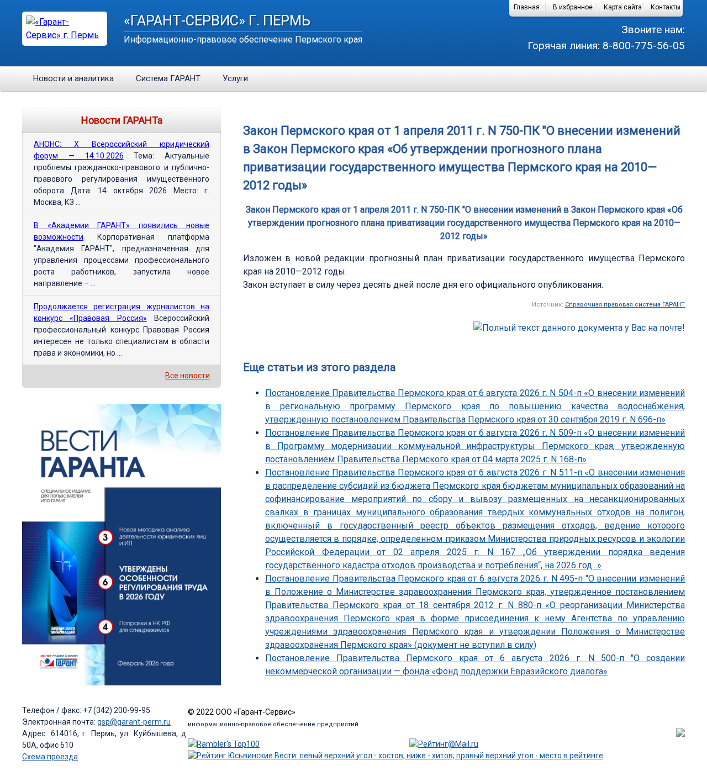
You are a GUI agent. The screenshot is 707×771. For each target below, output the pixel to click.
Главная (527, 7)
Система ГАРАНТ (168, 78)
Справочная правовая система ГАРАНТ (625, 304)
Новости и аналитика (73, 78)
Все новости (187, 375)
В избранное (573, 7)
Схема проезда (50, 756)
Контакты (665, 7)
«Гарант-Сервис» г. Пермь (217, 20)
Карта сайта (623, 7)
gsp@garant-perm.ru (134, 721)
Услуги (235, 78)
